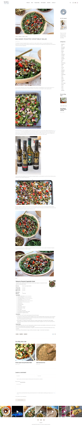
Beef (62, 45)
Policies (41, 422)
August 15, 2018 (17, 364)
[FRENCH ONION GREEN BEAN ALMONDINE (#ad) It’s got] (29, 411)
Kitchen (62, 67)
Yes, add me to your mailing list (21, 396)
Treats (62, 88)
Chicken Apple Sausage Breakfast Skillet (23, 362)
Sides (26, 36)
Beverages (63, 47)
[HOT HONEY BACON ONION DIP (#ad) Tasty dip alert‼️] (5, 411)
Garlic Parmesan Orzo (40, 362)
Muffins (62, 73)
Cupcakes (63, 58)
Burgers (62, 51)
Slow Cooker (63, 83)
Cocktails (62, 55)
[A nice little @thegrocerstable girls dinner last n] (41, 411)
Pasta (62, 77)
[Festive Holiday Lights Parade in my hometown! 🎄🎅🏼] (17, 411)
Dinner (62, 60)
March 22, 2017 (38, 364)
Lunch (17, 36)
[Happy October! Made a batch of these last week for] (76, 411)
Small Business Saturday (32, 134)
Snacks (62, 84)
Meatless (20, 36)
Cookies (62, 57)
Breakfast (62, 48)
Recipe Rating (17, 381)
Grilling (62, 64)
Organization (63, 74)
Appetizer (63, 44)
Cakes (62, 52)
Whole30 (62, 90)
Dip (61, 61)
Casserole (63, 54)
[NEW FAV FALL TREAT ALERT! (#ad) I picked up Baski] (64, 411)
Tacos (62, 87)
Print (52, 287)
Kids (62, 65)
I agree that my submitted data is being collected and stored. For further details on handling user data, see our (36, 393)
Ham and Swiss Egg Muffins (63, 109)
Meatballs (63, 70)
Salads (23, 36)
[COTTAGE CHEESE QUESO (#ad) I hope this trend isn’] (52, 411)
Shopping (62, 80)
